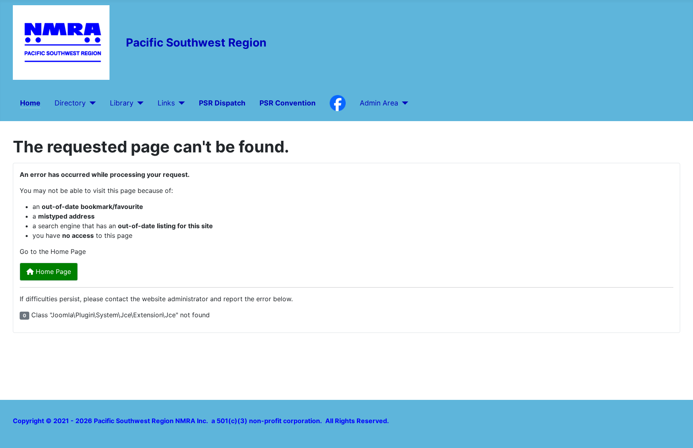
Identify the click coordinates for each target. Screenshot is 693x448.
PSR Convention (287, 103)
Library (122, 103)
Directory (70, 103)
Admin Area (379, 103)
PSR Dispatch (222, 103)
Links (166, 103)
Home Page (52, 272)
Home (30, 103)
